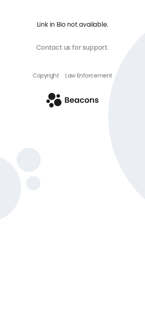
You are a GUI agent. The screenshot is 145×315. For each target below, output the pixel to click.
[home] (72, 105)
